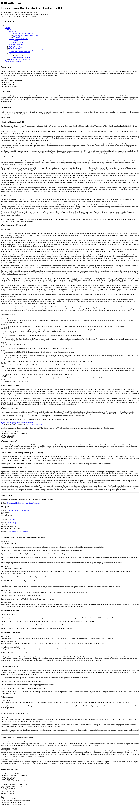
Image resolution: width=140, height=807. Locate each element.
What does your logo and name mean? (25, 35)
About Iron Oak (14, 31)
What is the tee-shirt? (16, 46)
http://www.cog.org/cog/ (35, 424)
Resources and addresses (13, 61)
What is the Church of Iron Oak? (23, 33)
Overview (8, 26)
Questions (8, 29)
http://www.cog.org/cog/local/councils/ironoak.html (17, 423)
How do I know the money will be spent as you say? (26, 50)
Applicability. (12, 523)
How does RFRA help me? (22, 57)
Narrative (16, 41)
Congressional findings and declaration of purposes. (23, 503)
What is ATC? (17, 37)
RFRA (11, 53)
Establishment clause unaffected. (18, 532)
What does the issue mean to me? (19, 52)
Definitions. (11, 519)
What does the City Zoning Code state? (21, 59)
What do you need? (15, 48)
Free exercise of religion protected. (19, 510)
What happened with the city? (18, 39)
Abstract (7, 28)
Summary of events (19, 42)
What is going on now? (16, 44)
